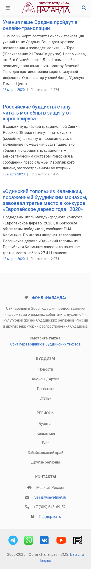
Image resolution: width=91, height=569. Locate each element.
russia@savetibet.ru (50, 497)
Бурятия (45, 423)
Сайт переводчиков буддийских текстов (45, 344)
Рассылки (45, 389)
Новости (45, 369)
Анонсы (38, 379)
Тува (45, 443)
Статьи (45, 398)
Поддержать (50, 516)
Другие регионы (45, 462)
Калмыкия (45, 433)
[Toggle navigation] (8, 8)
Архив (54, 379)
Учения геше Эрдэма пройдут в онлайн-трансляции (40, 25)
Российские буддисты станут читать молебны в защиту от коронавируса (38, 113)
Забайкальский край (45, 453)
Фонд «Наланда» (49, 298)
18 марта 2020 (14, 90)
